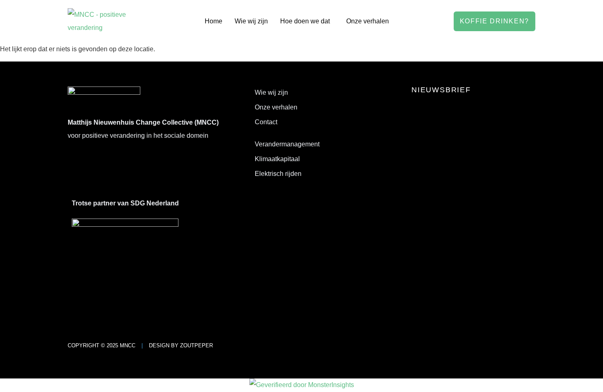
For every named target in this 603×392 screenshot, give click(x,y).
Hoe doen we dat (305, 21)
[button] (307, 21)
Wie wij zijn (251, 21)
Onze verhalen (367, 21)
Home (213, 21)
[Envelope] (110, 158)
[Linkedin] (78, 158)
